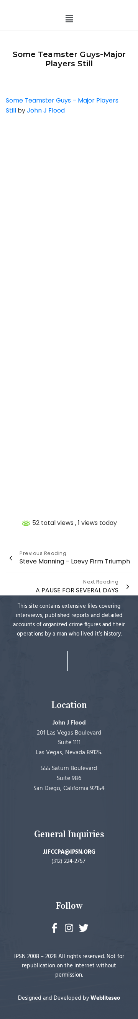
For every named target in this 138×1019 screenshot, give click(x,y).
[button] (69, 19)
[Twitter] (84, 928)
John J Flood (46, 110)
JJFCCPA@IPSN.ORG (69, 852)
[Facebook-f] (54, 928)
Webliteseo (105, 998)
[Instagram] (69, 928)
